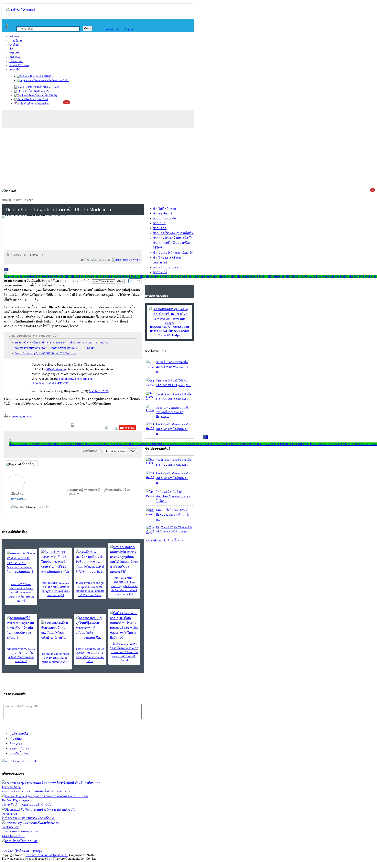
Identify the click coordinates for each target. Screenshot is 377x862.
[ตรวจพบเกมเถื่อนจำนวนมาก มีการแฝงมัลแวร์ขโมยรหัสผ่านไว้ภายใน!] (55, 630)
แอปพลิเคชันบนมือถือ (57, 80)
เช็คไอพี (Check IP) (37, 91)
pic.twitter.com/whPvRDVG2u (51, 383)
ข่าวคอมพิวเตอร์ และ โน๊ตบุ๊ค (173, 238)
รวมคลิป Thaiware (19, 65)
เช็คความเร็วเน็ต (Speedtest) (43, 86)
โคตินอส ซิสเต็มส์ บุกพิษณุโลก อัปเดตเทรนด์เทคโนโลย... (173, 496)
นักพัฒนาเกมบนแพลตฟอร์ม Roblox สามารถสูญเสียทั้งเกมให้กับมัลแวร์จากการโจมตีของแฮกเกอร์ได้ (124, 586)
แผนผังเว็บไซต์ (19, 753)
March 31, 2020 (99, 391)
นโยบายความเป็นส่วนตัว (52, 846)
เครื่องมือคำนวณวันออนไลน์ (33, 103)
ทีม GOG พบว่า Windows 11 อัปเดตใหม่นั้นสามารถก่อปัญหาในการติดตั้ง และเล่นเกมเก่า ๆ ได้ (55, 589)
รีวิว (11, 48)
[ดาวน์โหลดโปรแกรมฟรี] (20, 9)
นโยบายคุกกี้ (81, 846)
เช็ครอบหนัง (16, 61)
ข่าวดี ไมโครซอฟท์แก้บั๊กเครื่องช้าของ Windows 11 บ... (172, 367)
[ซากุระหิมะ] (120, 259)
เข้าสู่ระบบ (128, 29)
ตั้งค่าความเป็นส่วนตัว (17, 846)
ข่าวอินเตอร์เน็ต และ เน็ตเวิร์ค (173, 252)
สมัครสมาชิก (112, 29)
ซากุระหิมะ (18, 499)
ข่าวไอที (14, 44)
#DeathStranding (56, 369)
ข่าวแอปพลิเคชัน (164, 218)
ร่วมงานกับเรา (19, 748)
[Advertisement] (188, 157)
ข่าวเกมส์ (28, 200)
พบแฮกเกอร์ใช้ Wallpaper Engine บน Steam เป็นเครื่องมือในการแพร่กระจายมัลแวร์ (21, 655)
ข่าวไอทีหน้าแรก (164, 208)
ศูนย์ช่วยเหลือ (18, 733)
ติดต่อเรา (15, 743)
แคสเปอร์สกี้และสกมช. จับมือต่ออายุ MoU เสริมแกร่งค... (172, 514)
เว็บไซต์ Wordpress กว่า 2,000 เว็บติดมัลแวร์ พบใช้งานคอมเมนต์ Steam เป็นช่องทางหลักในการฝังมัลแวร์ (124, 652)
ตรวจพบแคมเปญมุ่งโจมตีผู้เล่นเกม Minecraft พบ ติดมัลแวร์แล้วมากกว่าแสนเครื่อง (90, 655)
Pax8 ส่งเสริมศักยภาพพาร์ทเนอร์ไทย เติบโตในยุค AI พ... (173, 429)
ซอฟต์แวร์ (47, 76)
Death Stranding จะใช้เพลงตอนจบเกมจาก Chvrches (45, 353)
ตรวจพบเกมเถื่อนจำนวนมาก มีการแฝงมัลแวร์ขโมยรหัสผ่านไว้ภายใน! (55, 658)
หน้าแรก (14, 36)
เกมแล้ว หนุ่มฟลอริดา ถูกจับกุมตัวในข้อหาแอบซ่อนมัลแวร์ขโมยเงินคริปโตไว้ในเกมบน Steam (90, 589)
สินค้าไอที (15, 57)
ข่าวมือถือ (160, 228)
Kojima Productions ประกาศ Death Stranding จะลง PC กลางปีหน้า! (55, 348)
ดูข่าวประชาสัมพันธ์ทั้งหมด (165, 540)
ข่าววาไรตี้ (160, 272)
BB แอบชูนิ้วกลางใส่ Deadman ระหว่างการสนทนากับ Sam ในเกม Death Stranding (61, 342)
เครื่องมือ (14, 69)
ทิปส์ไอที (14, 53)
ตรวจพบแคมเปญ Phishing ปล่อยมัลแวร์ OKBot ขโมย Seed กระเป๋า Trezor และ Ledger (169, 331)
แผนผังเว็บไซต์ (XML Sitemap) (22, 851)
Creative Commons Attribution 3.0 (47, 855)
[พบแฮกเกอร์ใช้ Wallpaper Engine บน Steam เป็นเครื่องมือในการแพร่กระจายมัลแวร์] (21, 628)
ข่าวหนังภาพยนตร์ (165, 267)
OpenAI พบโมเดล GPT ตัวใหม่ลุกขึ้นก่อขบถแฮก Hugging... (172, 412)
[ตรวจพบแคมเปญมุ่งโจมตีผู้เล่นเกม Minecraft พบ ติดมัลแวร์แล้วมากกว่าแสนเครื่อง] (90, 628)
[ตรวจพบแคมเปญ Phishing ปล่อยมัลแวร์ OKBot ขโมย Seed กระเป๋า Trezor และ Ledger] (169, 323)
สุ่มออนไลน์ (41, 99)
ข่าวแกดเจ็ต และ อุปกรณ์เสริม (173, 233)
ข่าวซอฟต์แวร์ (162, 213)
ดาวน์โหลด (15, 40)
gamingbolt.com (22, 416)
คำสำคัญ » (29, 464)
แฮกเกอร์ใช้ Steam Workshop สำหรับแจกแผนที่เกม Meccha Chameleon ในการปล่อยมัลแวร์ (21, 592)
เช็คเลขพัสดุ (50, 95)
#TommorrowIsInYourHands (75, 378)
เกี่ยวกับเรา (16, 738)
